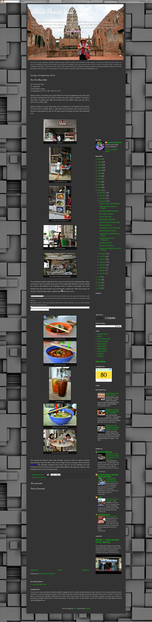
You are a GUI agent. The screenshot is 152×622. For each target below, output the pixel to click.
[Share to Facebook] (57, 475)
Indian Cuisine (102, 344)
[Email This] (52, 475)
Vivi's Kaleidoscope (104, 515)
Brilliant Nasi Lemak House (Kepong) (112, 394)
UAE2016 (101, 353)
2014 (100, 187)
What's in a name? (111, 516)
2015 (100, 184)
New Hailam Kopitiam (106, 214)
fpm (75, 608)
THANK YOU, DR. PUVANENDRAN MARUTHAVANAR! (111, 479)
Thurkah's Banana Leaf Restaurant (106, 239)
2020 (100, 176)
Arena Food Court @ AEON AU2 (109, 203)
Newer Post (35, 570)
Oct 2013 (103, 198)
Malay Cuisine (102, 346)
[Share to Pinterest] (59, 475)
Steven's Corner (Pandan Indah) (109, 222)
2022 (100, 170)
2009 (100, 285)
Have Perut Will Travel (114, 142)
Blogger (87, 608)
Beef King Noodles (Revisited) (108, 211)
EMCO (100, 336)
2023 (100, 167)
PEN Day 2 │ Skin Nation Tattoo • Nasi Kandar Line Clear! (112, 427)
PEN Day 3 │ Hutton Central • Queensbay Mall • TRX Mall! (112, 411)
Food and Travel (103, 341)
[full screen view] (110, 370)
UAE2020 (101, 356)
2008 (100, 288)
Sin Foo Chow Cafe (105, 216)
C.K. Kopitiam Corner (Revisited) (109, 228)
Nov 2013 (103, 195)
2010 (100, 282)
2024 (100, 165)
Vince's (100, 497)
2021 (100, 173)
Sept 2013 (103, 201)
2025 (100, 162)
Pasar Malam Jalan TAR (107, 219)
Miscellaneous (102, 349)
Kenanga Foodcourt (105, 225)
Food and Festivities (104, 339)
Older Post (85, 570)
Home (60, 570)
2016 (100, 182)
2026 (100, 159)
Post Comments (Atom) (47, 573)
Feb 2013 (103, 270)
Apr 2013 (103, 265)
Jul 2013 (103, 256)
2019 (100, 179)
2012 (100, 277)
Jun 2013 (103, 259)
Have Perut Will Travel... (65, 11)
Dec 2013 (103, 193)
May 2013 (103, 262)
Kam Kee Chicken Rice (106, 245)
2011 (100, 280)
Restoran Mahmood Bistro (107, 231)
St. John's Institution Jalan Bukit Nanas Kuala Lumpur (108, 475)
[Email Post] (48, 474)
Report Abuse (101, 362)
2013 (100, 190)
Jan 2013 (103, 273)
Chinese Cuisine (40, 477)
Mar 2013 (103, 268)
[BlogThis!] (54, 475)
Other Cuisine (102, 351)
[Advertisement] (60, 551)
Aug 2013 (103, 254)
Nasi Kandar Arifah (105, 243)
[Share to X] (55, 475)
